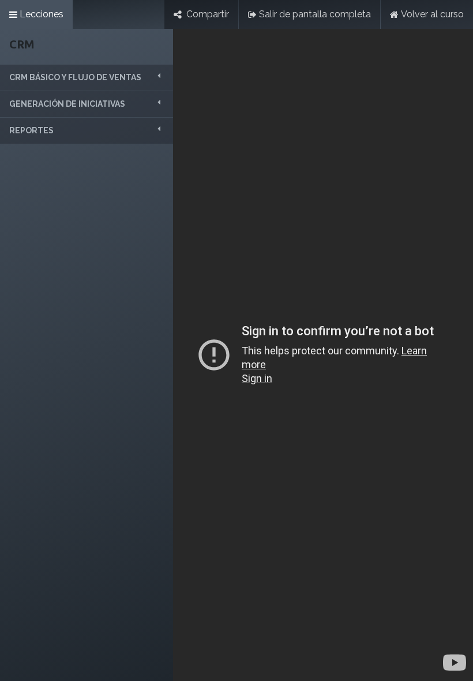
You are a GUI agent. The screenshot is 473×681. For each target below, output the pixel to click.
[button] (86, 77)
